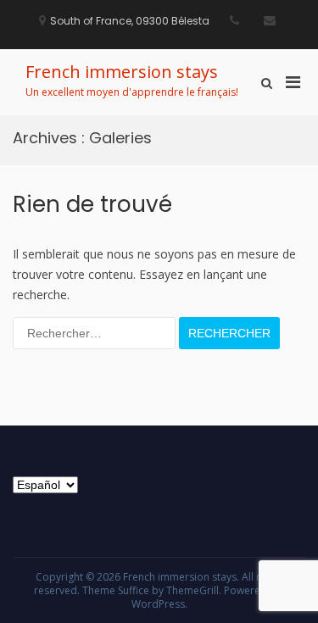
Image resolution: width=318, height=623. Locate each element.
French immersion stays (121, 71)
